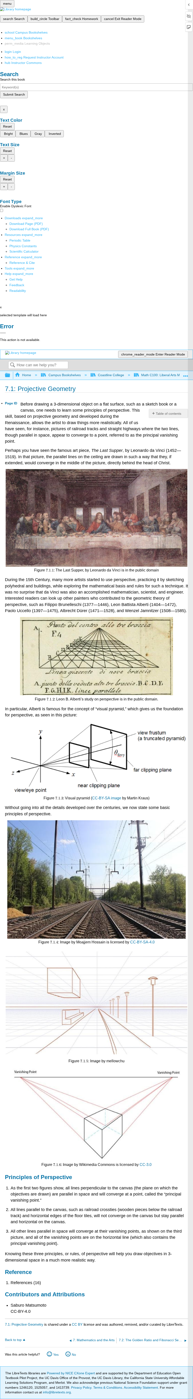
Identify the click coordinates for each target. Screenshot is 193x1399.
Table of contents (168, 413)
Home (26, 375)
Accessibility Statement (141, 1387)
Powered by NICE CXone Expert (71, 1373)
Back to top (13, 1340)
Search (12, 365)
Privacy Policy (81, 1387)
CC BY (78, 1324)
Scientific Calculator (24, 251)
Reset (7, 126)
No (74, 1354)
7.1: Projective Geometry (24, 1324)
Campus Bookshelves (64, 375)
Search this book (12, 79)
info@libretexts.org (56, 1392)
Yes (56, 1354)
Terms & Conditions (107, 1387)
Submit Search (14, 94)
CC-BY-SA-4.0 (142, 942)
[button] (16, 285)
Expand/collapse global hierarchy (10, 375)
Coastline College (111, 375)
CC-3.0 (146, 1165)
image (116, 798)
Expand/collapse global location (185, 374)
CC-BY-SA (101, 798)
